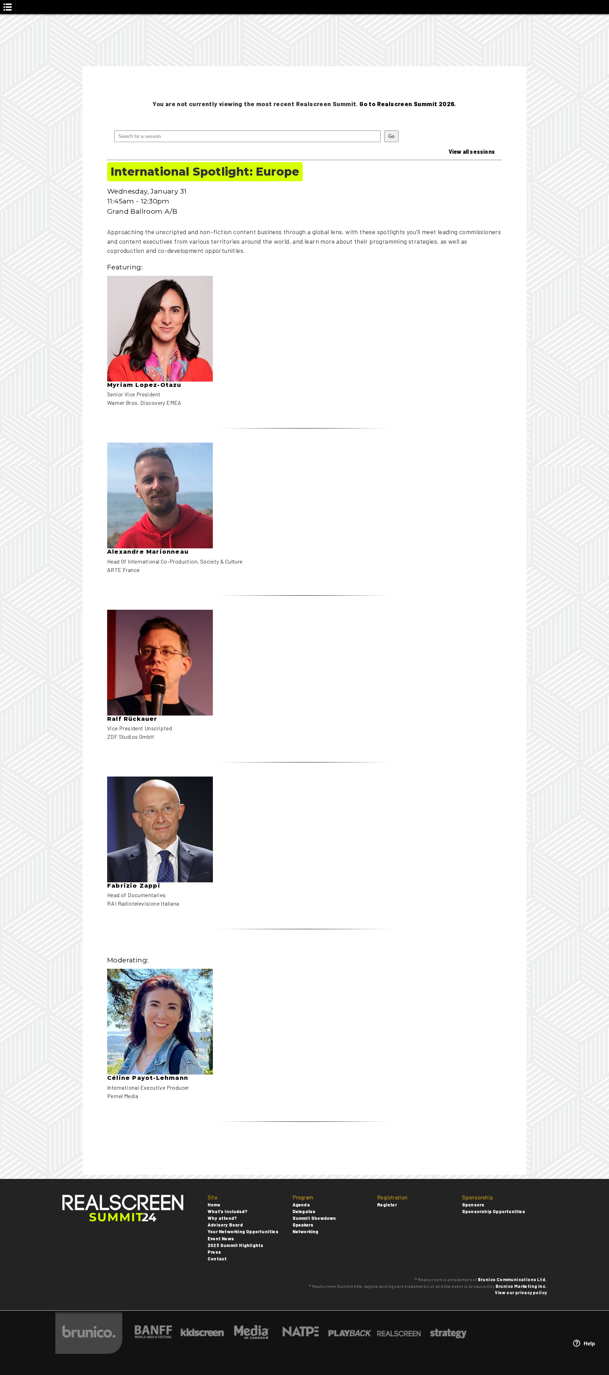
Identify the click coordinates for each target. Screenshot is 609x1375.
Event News (221, 1238)
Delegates (304, 1211)
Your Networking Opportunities (243, 1231)
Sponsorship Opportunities (493, 1211)
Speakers (303, 1225)
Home (214, 1204)
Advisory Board (225, 1225)
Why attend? (222, 1218)
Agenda (301, 1204)
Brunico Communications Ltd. (512, 1279)
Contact (217, 1258)
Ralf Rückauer (132, 719)
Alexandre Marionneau (148, 551)
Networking (306, 1231)
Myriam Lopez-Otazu (144, 385)
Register (387, 1204)
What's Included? (227, 1211)
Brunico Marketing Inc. (521, 1286)
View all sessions (472, 151)
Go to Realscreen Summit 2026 (406, 104)
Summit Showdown (314, 1218)
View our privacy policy (521, 1292)
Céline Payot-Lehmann (147, 1078)
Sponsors (473, 1204)
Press (214, 1252)
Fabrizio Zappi (133, 885)
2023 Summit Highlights (235, 1245)
